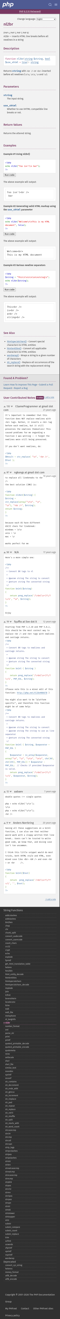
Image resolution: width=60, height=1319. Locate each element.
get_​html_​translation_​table (17, 964)
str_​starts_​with (12, 1123)
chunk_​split (10, 933)
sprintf (8, 1075)
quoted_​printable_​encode (17, 1047)
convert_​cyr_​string (13, 1265)
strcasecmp (10, 1130)
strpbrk (8, 1182)
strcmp (8, 1137)
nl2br (7, 1023)
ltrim (7, 1005)
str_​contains (11, 1081)
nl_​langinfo (10, 1019)
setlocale (9, 1057)
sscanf (8, 1078)
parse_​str (9, 1033)
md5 (7, 1009)
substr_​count (11, 1230)
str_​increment (11, 1095)
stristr (8, 1161)
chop (7, 926)
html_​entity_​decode (14, 974)
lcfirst (7, 995)
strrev (8, 1192)
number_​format (12, 1026)
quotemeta (10, 1050)
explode (9, 957)
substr (8, 1223)
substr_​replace (12, 1234)
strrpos (8, 1199)
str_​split (9, 1120)
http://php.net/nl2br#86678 (32, 693)
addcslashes (11, 915)
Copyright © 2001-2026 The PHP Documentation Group (30, 1298)
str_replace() (13, 362)
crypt (7, 950)
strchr (8, 1133)
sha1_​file (9, 1064)
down (12, 406)
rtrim (7, 1054)
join (7, 991)
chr (6, 929)
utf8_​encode (11, 1279)
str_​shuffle (10, 1116)
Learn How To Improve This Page (20, 384)
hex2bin (9, 971)
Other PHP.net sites (43, 1308)
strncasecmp (11, 1175)
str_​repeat (10, 1106)
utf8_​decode (11, 1275)
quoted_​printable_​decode (17, 1043)
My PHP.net (11, 1308)
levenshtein (10, 998)
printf (7, 1040)
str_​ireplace (10, 1099)
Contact (25, 1308)
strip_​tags (9, 1147)
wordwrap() (13, 355)
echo (7, 953)
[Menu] (56, 5)
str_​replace (10, 1109)
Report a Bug (21, 388)
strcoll (8, 1140)
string (28, 58)
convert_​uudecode (13, 936)
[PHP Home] (8, 4)
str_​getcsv (10, 1092)
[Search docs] (50, 5)
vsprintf (8, 1255)
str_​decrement (12, 1085)
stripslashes (11, 1158)
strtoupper (10, 1217)
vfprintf (8, 1248)
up (5, 406)
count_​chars (11, 943)
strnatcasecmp (12, 1168)
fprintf (8, 960)
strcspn (8, 1144)
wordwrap (9, 1258)
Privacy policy (12, 1315)
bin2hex (9, 922)
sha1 (7, 1061)
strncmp (9, 1178)
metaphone (10, 1016)
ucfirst (8, 1241)
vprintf (8, 1251)
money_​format (12, 1272)
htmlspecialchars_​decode (17, 984)
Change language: (26, 19)
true (24, 62)
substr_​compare (12, 1227)
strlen (8, 1165)
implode (9, 988)
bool (47, 58)
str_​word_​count (12, 1126)
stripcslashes (11, 1151)
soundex (9, 1071)
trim (7, 1237)
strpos (8, 1185)
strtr (7, 1220)
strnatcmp (10, 1172)
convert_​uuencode (13, 939)
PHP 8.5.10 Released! (30, 11)
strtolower (10, 1213)
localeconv (10, 1002)
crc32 (7, 946)
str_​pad (8, 1102)
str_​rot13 (9, 1113)
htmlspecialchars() (17, 341)
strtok (8, 1210)
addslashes (10, 919)
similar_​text (10, 1068)
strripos (8, 1196)
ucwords (9, 1244)
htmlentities (11, 978)
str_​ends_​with (11, 1088)
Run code (10, 175)
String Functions (13, 910)
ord (6, 1030)
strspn (8, 1203)
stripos (8, 1154)
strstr (7, 1206)
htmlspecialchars (13, 981)
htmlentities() (14, 348)
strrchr (8, 1189)
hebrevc (9, 1268)
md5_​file (9, 1012)
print (7, 1036)
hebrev (8, 967)
